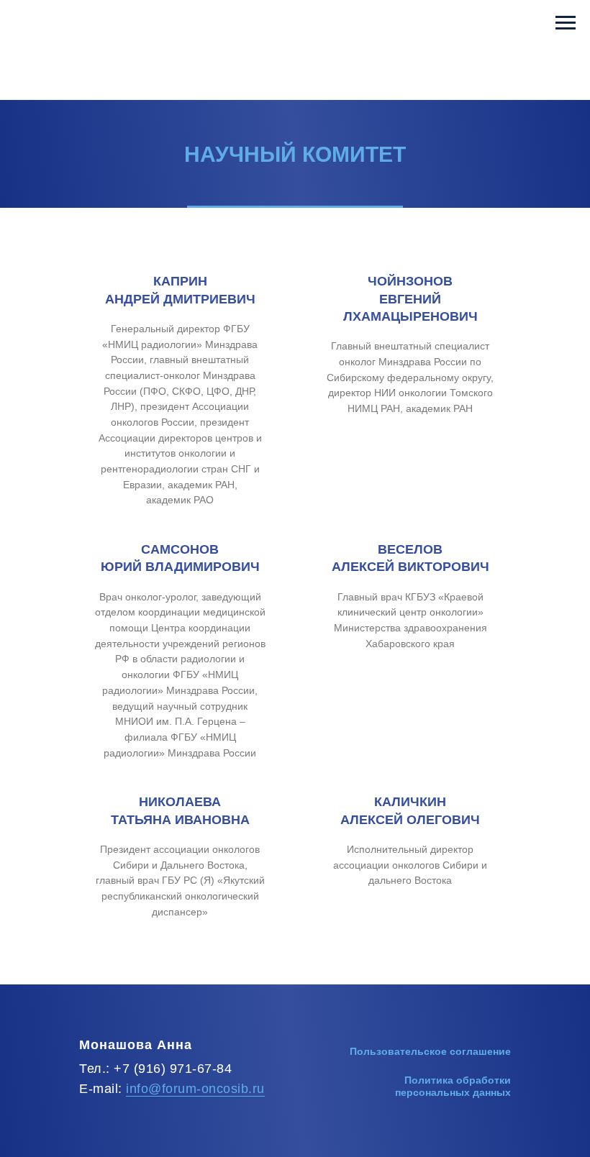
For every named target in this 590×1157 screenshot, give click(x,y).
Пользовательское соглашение (430, 1051)
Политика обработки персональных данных (453, 1086)
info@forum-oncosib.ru (195, 1088)
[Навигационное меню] (565, 23)
